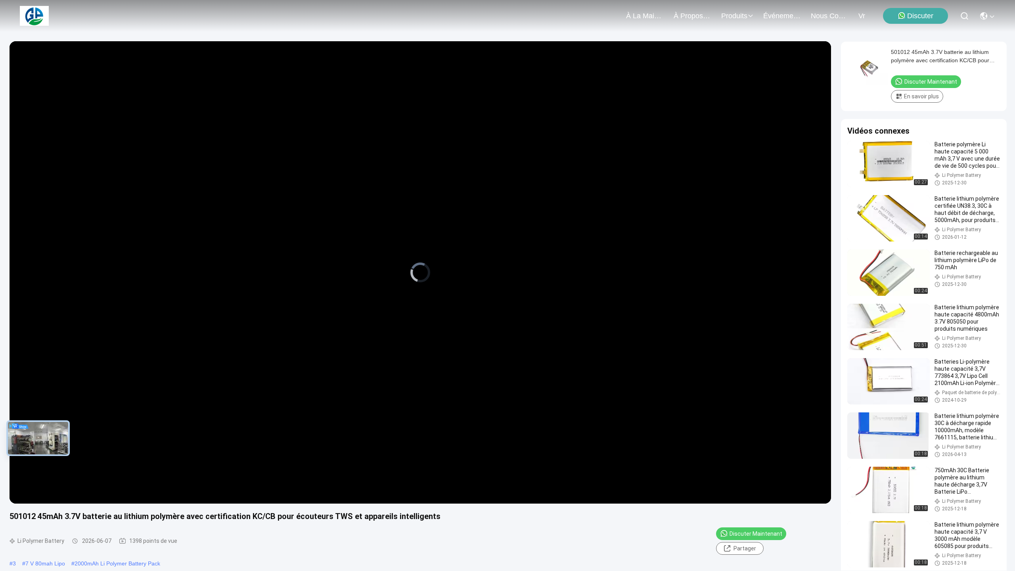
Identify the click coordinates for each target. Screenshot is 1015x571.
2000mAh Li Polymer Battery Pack (117, 563)
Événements (782, 16)
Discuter (920, 16)
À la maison (645, 16)
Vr (861, 16)
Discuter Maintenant (756, 534)
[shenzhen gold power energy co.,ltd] (34, 16)
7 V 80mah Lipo (45, 563)
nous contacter (830, 16)
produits (734, 16)
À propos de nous (693, 16)
